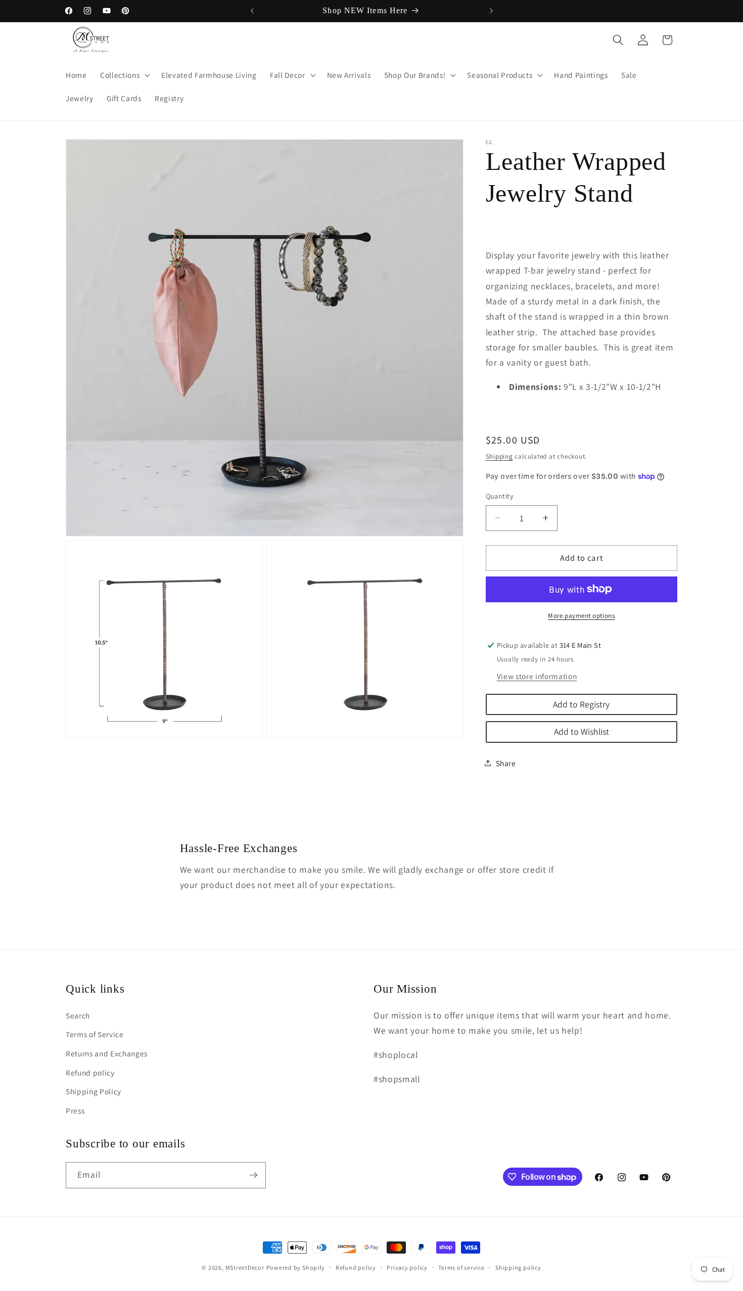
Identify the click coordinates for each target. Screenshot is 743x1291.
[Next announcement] (491, 10)
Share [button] (506, 763)
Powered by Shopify (295, 1267)
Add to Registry (581, 703)
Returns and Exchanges (107, 1053)
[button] (124, 75)
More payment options (581, 615)
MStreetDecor (244, 1267)
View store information (537, 676)
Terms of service (461, 1267)
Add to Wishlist (581, 731)
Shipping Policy (93, 1091)
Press (75, 1110)
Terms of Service (95, 1034)
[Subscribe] (253, 1175)
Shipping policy (518, 1267)
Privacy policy (407, 1267)
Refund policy (90, 1072)
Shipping (499, 456)
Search (78, 1015)
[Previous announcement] (252, 10)
